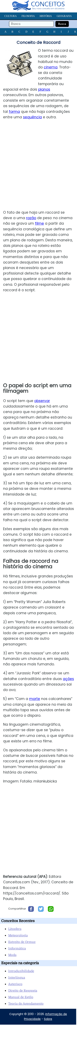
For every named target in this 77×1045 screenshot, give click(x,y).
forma (14, 111)
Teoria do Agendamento (26, 1003)
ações (68, 678)
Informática (17, 948)
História (46, 16)
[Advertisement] (38, 165)
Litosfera (14, 929)
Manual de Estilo (20, 997)
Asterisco (15, 984)
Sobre (48, 1019)
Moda (12, 955)
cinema (50, 67)
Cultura (10, 16)
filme (39, 223)
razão (31, 217)
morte (34, 698)
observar (42, 400)
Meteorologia (18, 935)
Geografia (64, 16)
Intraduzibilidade (21, 971)
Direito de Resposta (22, 990)
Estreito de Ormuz (22, 942)
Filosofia (28, 16)
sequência (32, 117)
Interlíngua (16, 977)
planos (44, 89)
